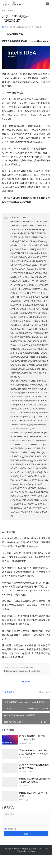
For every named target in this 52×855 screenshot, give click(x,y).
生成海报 (10, 692)
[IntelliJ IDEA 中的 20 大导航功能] (10, 796)
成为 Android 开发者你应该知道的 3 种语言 (34, 766)
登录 (6, 829)
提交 (26, 833)
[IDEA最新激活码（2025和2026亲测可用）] (10, 740)
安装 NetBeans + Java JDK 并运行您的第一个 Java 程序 (33, 752)
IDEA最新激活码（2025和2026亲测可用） (32, 738)
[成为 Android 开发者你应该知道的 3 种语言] (10, 768)
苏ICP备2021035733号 (39, 849)
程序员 (38, 27)
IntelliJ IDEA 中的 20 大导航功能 (33, 794)
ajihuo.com (31, 851)
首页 (3, 10)
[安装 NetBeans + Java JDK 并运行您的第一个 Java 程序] (10, 754)
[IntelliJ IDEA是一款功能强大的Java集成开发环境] (10, 782)
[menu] (48, 3)
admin (5, 27)
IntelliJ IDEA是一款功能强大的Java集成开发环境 (34, 780)
